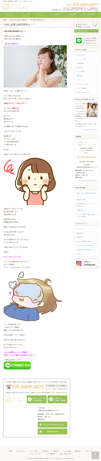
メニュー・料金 (81, 59)
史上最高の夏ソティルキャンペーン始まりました (87, 205)
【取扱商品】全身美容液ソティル (86, 249)
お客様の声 (80, 67)
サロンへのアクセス (82, 84)
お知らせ (79, 254)
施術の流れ (80, 76)
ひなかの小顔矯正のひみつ (84, 241)
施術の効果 (80, 233)
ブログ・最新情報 (82, 88)
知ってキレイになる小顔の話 (85, 245)
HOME (10, 451)
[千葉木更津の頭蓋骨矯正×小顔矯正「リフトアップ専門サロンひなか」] (14, 8)
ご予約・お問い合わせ (83, 92)
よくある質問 (80, 71)
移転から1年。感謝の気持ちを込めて (87, 194)
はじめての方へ (81, 55)
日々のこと (80, 229)
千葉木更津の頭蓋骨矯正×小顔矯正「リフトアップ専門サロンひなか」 (48, 458)
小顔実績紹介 (80, 63)
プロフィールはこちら (91, 129)
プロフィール (80, 80)
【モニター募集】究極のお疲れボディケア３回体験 (87, 215)
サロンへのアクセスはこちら (89, 180)
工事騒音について (82, 210)
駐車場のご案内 (81, 199)
